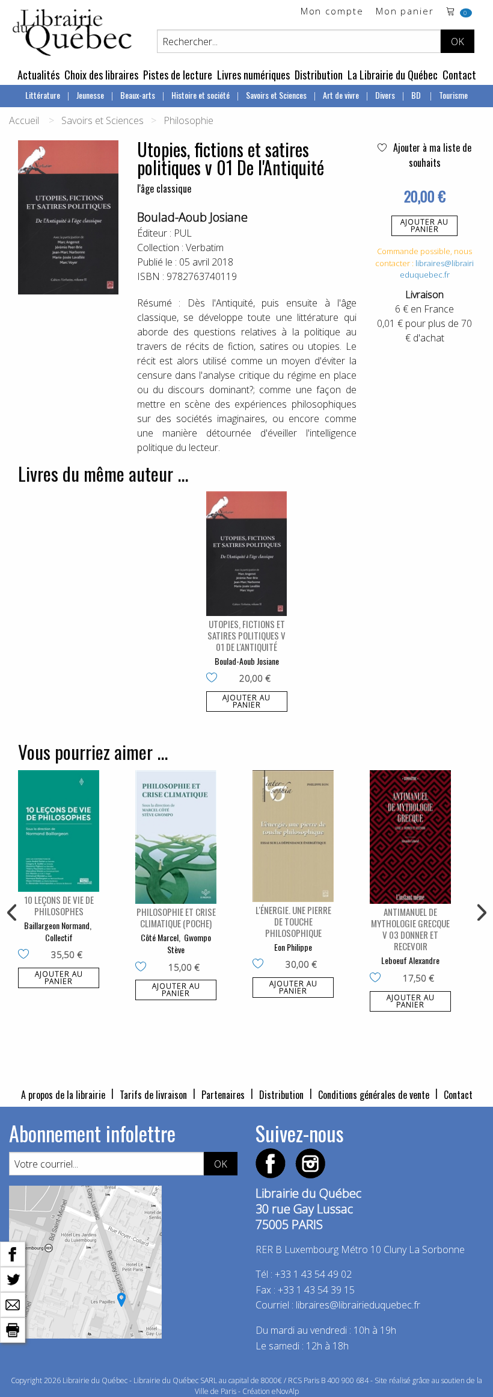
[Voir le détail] (246, 553)
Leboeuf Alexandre (410, 960)
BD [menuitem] (417, 95)
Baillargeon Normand (57, 925)
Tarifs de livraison (153, 1094)
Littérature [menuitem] (42, 95)
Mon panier (405, 12)
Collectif (59, 937)
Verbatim (205, 247)
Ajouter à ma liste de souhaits (431, 155)
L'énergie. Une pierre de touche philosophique (293, 921)
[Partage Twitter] (12, 1278)
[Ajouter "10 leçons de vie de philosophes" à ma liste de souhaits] (26, 955)
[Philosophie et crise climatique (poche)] (175, 837)
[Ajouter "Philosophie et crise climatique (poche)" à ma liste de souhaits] (143, 967)
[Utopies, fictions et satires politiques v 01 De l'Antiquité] (246, 553)
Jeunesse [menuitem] (90, 95)
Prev (12, 913)
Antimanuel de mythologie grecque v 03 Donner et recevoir (410, 929)
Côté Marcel (160, 937)
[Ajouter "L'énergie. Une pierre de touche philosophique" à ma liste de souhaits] (261, 964)
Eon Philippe (293, 947)
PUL (183, 233)
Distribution (319, 74)
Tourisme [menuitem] (453, 95)
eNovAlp (285, 1391)
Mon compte (332, 12)
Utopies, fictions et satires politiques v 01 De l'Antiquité (246, 635)
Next (480, 913)
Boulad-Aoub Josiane (192, 217)
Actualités (38, 74)
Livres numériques (253, 74)
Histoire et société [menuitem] (200, 95)
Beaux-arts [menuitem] (137, 95)
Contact (459, 74)
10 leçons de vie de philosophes (59, 905)
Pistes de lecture (177, 74)
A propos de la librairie (63, 1094)
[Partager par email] (12, 1303)
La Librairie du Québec (393, 74)
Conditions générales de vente (373, 1094)
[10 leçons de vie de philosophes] (58, 831)
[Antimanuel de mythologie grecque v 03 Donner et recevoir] (410, 837)
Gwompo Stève (189, 943)
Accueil (24, 120)
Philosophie (188, 120)
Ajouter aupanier (424, 225)
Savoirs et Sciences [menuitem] (276, 95)
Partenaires (223, 1094)
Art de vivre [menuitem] (341, 95)
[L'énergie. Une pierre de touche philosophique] (293, 836)
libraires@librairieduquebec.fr (437, 269)
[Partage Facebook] (12, 1253)
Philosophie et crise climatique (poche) (176, 917)
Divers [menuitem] (385, 95)
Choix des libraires (101, 74)
